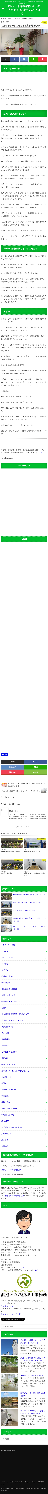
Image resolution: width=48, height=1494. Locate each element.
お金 (4, 951)
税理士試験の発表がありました (29, 894)
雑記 (4, 1140)
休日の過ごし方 (9, 989)
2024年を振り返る (24, 910)
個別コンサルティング (16, 1482)
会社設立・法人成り (11, 1001)
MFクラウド (8, 945)
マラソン (6, 970)
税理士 (5, 1102)
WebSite (20, 827)
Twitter (28, 827)
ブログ (5, 964)
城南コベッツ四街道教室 (11, 1170)
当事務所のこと (9, 1052)
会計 (4, 1008)
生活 (4, 1083)
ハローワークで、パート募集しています (29, 927)
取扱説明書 (7, 1027)
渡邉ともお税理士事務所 (14, 1196)
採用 (4, 1058)
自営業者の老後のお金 (11, 1127)
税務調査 (6, 1096)
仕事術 (5, 754)
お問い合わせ (26, 1482)
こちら (40, 452)
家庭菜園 (6, 1039)
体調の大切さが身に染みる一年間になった (30, 919)
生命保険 (6, 1077)
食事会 (5, 1146)
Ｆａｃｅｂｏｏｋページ (11, 1314)
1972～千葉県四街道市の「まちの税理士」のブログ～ (24, 9)
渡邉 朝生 (13, 811)
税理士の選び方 (9, 1108)
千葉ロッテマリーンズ (12, 1020)
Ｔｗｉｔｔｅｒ (7, 1306)
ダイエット (7, 957)
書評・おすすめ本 (10, 1064)
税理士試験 (7, 1115)
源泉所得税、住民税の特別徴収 (15, 1071)
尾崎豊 (5, 1045)
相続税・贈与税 (8, 1089)
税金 (5, 1121)
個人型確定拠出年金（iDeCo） (15, 1014)
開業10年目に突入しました (27, 902)
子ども (5, 1033)
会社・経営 (8, 995)
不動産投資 (7, 976)
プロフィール (5, 1482)
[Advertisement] (19, 79)
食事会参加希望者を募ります (32, 1375)
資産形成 (6, 1133)
